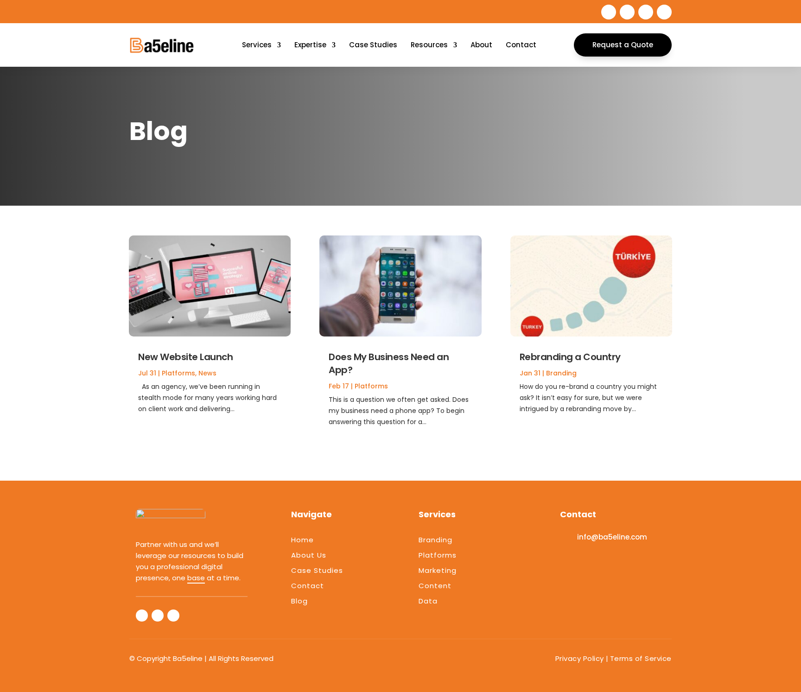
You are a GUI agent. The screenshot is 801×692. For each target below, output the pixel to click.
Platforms (178, 373)
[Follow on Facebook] (608, 12)
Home (302, 540)
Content (435, 585)
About (481, 45)
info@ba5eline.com (612, 537)
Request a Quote (622, 45)
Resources (429, 45)
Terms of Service (641, 658)
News (207, 373)
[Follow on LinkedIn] (645, 12)
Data (428, 601)
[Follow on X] (627, 12)
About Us (308, 555)
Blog (299, 601)
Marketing (438, 570)
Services (257, 45)
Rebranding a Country (570, 356)
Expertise (310, 45)
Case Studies (373, 45)
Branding (561, 373)
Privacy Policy (579, 658)
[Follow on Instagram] (664, 12)
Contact (521, 45)
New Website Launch (185, 356)
